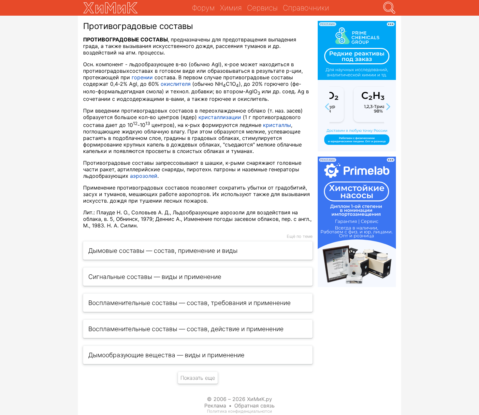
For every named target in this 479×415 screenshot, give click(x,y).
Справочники (306, 7)
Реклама (215, 405)
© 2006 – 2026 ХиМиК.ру (239, 399)
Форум (203, 7)
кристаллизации (219, 117)
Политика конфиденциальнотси (239, 411)
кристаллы (277, 125)
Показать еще (198, 378)
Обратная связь (254, 405)
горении (142, 77)
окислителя (176, 84)
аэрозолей (143, 176)
